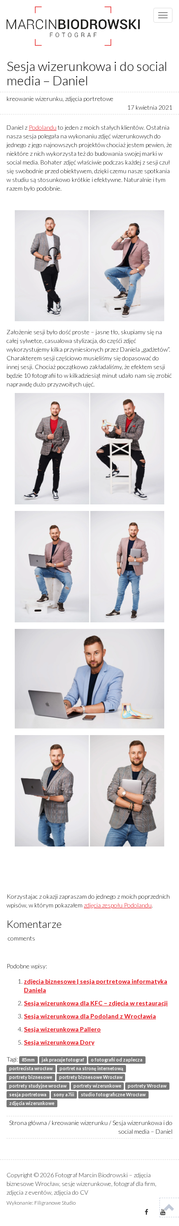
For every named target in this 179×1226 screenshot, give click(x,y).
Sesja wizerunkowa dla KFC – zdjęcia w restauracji (96, 1003)
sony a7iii (63, 1094)
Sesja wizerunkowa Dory (59, 1042)
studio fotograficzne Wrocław (113, 1094)
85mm (28, 1059)
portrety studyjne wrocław (37, 1085)
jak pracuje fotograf (63, 1059)
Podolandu (42, 127)
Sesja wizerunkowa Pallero (62, 1029)
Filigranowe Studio (55, 1202)
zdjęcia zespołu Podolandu (118, 905)
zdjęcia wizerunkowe (31, 1103)
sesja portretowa (27, 1094)
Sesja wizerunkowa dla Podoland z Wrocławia (90, 1016)
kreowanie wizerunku (35, 98)
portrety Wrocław (147, 1085)
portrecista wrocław (31, 1068)
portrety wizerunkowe (97, 1085)
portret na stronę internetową (91, 1068)
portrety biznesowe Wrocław (91, 1077)
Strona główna (28, 1122)
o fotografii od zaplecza (117, 1059)
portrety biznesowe (30, 1077)
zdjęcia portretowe (89, 98)
